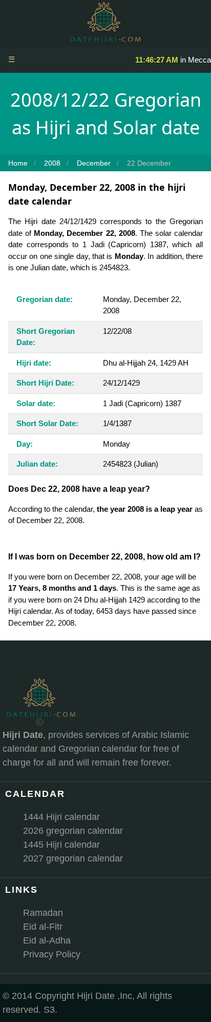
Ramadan (43, 913)
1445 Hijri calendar (61, 844)
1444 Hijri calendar (61, 817)
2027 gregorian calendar (73, 858)
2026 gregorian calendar (73, 831)
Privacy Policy (51, 954)
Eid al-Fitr (42, 926)
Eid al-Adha (47, 940)
